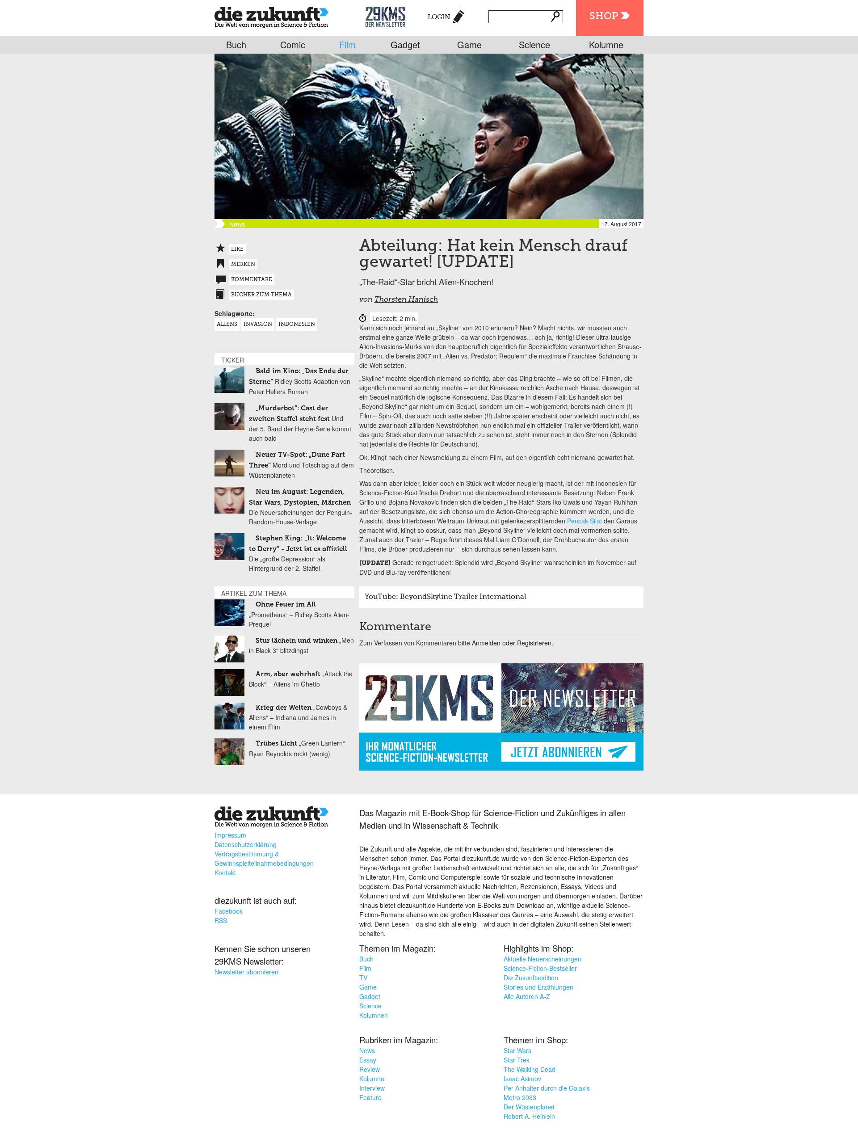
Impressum (230, 834)
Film (347, 44)
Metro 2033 (520, 1097)
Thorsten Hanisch (406, 299)
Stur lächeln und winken (296, 640)
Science (534, 44)
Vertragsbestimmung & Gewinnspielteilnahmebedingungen (264, 858)
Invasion (258, 324)
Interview (372, 1087)
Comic (292, 44)
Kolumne (606, 44)
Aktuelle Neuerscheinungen (542, 958)
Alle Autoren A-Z (527, 996)
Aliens (227, 324)
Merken (243, 264)
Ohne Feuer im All (286, 604)
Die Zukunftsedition (531, 977)
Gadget (405, 44)
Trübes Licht (276, 743)
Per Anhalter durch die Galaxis (547, 1087)
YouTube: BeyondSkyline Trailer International (445, 597)
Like (237, 249)
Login (439, 17)
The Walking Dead (529, 1069)
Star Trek (517, 1059)
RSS (220, 920)
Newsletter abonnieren (246, 971)
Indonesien (296, 324)
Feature (370, 1097)
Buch (236, 44)
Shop (603, 16)
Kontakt (225, 872)
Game (469, 44)
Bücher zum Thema (261, 295)
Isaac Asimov (522, 1078)
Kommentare (251, 279)
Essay (367, 1059)
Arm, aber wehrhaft (288, 674)
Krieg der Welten (283, 707)
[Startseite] (271, 15)
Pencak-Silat (584, 520)
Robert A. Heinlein (529, 1116)
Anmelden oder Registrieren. (512, 642)
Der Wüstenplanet (529, 1106)
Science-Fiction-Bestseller (540, 968)
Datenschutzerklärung (245, 844)
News (367, 1050)
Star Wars (517, 1050)
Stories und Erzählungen (538, 986)
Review (369, 1069)
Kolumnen (373, 1015)
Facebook (228, 910)
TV (363, 977)
